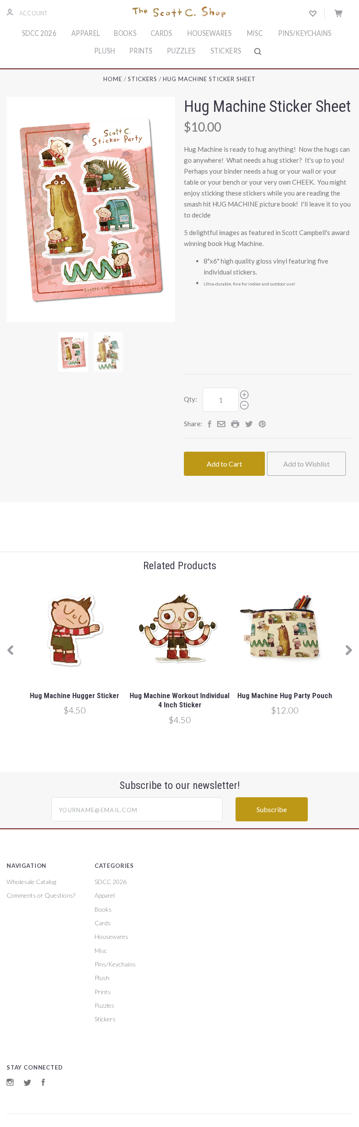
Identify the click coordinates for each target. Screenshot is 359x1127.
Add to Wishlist (306, 464)
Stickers (225, 50)
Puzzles (181, 50)
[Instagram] (10, 1083)
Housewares (209, 33)
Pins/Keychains (304, 33)
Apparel (85, 33)
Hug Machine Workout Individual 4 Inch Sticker (179, 700)
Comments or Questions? (41, 895)
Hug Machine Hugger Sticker (74, 695)
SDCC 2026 (39, 33)
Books (125, 33)
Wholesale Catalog (31, 881)
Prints (141, 50)
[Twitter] (28, 1083)
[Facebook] (43, 1083)
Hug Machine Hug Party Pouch (284, 695)
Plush (104, 50)
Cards (161, 33)
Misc (255, 33)
